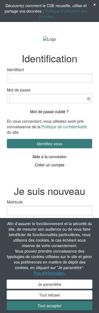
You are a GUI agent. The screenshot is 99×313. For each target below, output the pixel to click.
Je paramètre (49, 284)
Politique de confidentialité (64, 126)
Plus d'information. (50, 273)
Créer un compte (49, 164)
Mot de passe (19, 90)
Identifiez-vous (49, 143)
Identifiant (15, 69)
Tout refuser (49, 295)
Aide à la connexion (49, 156)
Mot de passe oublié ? (49, 111)
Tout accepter (50, 305)
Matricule (15, 202)
